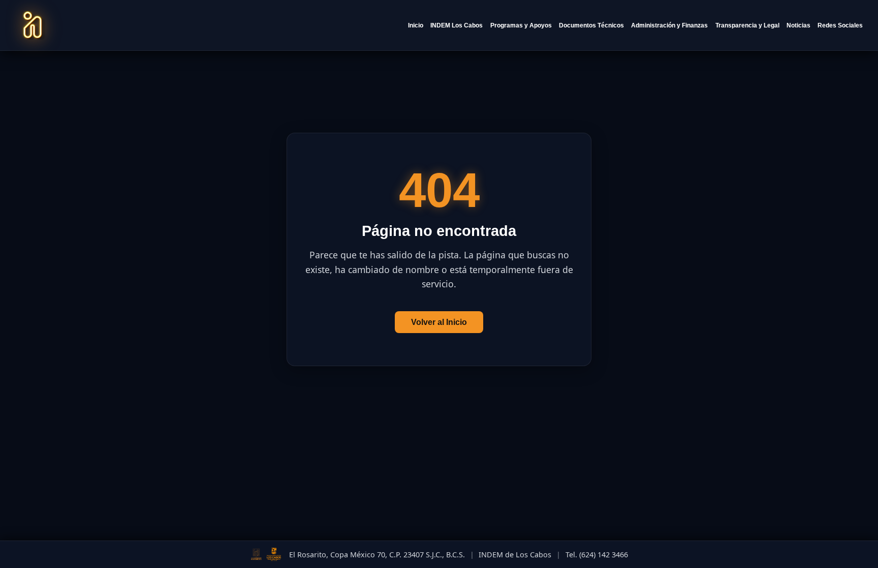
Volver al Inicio (439, 322)
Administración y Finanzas (669, 25)
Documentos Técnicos (591, 25)
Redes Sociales (840, 25)
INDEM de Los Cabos (515, 554)
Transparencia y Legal (747, 25)
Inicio (415, 25)
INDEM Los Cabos (456, 25)
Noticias (798, 25)
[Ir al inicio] (32, 25)
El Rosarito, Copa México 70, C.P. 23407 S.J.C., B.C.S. (377, 554)
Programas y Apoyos (521, 25)
